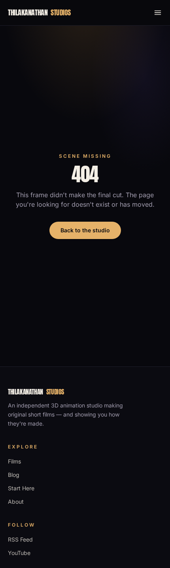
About (16, 501)
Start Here (21, 488)
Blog (13, 474)
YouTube (19, 552)
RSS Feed (20, 539)
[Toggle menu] (157, 12)
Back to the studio (85, 230)
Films (14, 461)
